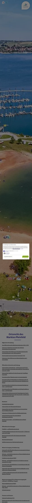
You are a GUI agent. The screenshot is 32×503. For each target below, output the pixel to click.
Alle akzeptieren (25, 256)
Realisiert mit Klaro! (26, 258)
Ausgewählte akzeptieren (8, 256)
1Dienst (7, 251)
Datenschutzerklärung (16, 248)
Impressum (21, 248)
